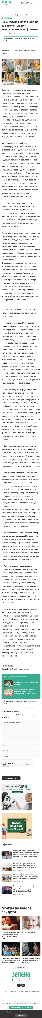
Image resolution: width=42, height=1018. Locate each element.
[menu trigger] (37, 3)
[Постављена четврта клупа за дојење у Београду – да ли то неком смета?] (11, 949)
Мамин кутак (6, 18)
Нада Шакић (8, 33)
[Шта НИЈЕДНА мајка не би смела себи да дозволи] (21, 683)
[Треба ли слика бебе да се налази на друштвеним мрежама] (31, 949)
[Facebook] (19, 985)
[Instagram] (23, 985)
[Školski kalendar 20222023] (17, 826)
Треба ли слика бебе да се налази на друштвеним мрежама (31, 960)
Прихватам (21, 1015)
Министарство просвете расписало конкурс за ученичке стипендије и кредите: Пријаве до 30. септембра (24, 865)
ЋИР (23, 3)
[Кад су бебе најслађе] (31, 923)
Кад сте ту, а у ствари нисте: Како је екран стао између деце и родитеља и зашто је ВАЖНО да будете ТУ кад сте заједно (26, 876)
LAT (27, 3)
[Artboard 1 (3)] (17, 797)
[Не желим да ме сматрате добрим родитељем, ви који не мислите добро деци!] (11, 923)
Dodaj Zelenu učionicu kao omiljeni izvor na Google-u (22, 39)
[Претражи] (32, 3)
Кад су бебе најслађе (29, 932)
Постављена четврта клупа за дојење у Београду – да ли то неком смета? (11, 960)
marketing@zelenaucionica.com (21, 1007)
